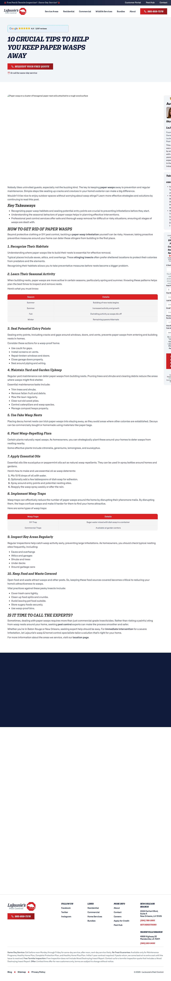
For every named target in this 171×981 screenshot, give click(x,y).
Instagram (66, 916)
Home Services (95, 916)
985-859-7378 (23, 916)
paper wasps (107, 187)
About (133, 11)
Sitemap (22, 972)
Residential (68, 11)
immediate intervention (119, 628)
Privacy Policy (38, 972)
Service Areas (51, 11)
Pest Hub (118, 925)
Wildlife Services (104, 11)
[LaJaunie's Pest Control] (15, 11)
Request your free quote (32, 66)
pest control (65, 624)
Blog (10, 972)
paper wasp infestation (85, 234)
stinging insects (83, 257)
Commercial (85, 11)
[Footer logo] (22, 906)
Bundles (121, 11)
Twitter (64, 912)
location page (81, 637)
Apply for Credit (121, 920)
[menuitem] (51, 11)
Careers (117, 916)
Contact (117, 912)
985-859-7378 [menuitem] (155, 11)
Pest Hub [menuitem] (150, 2)
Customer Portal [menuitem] (133, 2)
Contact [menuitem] (163, 2)
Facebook (66, 908)
